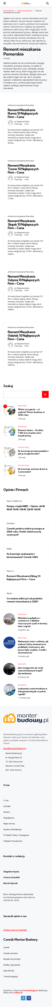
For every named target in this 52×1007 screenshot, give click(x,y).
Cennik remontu (10, 953)
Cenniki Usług (23, 447)
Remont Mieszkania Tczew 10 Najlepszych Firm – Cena (23, 168)
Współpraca (8, 817)
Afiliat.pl (18, 992)
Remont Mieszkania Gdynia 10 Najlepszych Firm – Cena (23, 279)
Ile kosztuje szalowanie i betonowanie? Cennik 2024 (22, 555)
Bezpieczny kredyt (11, 959)
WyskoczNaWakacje (12, 829)
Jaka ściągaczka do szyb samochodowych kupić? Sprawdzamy (30, 670)
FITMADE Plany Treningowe (16, 835)
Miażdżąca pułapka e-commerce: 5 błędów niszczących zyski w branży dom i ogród (32, 622)
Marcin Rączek (10, 883)
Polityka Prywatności (12, 841)
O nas (6, 800)
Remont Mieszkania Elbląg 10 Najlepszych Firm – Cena (23, 578)
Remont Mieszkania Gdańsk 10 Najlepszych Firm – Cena (24, 335)
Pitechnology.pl (30, 990)
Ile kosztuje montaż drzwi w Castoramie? (32, 470)
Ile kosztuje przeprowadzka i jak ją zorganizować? (33, 452)
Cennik (6, 947)
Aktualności (22, 406)
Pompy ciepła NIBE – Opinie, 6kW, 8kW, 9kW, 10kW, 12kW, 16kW (26, 508)
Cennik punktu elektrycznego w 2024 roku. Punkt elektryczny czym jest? (25, 531)
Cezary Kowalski (11, 877)
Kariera (6, 812)
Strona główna (8, 11)
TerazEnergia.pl (10, 976)
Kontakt (7, 806)
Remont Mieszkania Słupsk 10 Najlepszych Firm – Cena (23, 224)
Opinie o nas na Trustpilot (15, 929)
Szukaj (8, 386)
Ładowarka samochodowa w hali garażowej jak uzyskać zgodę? (32, 691)
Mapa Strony (9, 823)
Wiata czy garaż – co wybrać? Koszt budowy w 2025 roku (31, 412)
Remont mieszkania (25, 11)
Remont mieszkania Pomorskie (21, 105)
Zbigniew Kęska (23, 121)
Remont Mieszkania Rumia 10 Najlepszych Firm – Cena (23, 113)
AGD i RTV (22, 664)
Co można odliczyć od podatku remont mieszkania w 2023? (25, 600)
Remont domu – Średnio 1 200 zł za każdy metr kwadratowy (30, 433)
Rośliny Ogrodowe (11, 964)
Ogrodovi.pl (8, 970)
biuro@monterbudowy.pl (14, 748)
